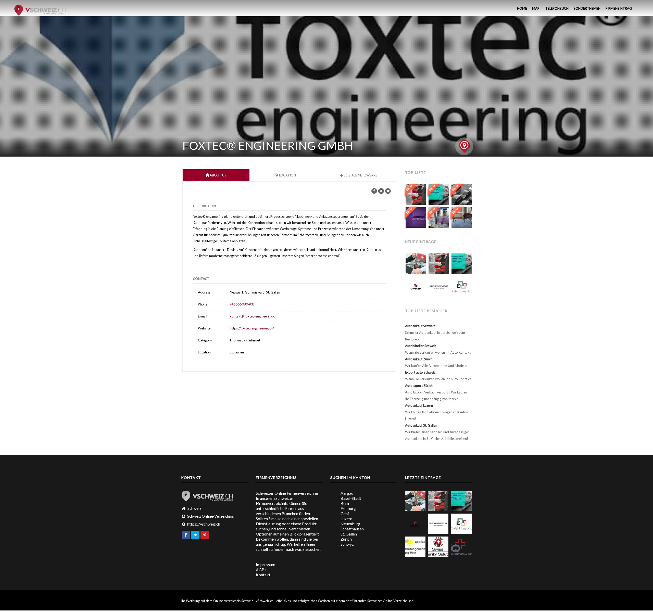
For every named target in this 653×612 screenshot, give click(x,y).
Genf (345, 513)
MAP (535, 8)
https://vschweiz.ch (203, 524)
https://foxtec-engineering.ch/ (252, 328)
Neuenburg (350, 523)
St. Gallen (349, 533)
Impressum (265, 564)
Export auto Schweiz (420, 372)
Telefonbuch (557, 8)
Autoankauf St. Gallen (421, 425)
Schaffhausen (352, 528)
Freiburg (348, 508)
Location (287, 175)
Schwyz (347, 544)
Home (521, 8)
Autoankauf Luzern (419, 405)
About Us (217, 175)
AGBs (261, 569)
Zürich (346, 539)
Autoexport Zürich (419, 386)
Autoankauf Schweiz (420, 326)
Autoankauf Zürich (418, 359)
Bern (345, 503)
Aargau (347, 493)
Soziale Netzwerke (360, 175)
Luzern (346, 518)
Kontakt (263, 574)
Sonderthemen (587, 8)
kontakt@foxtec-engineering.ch (253, 316)
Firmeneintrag (619, 8)
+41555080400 (242, 304)
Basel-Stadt (351, 498)
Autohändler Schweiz (420, 346)
